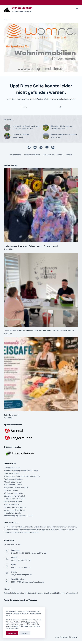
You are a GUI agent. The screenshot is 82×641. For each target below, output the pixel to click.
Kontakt (69, 155)
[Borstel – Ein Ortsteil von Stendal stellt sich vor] (46, 136)
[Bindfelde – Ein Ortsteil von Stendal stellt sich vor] (46, 127)
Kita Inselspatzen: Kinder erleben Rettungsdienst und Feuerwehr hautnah (31, 246)
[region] (41, 47)
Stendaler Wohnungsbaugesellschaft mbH (21, 470)
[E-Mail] (46, 147)
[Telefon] (52, 147)
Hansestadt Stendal (12, 468)
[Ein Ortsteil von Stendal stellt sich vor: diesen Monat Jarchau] (7, 127)
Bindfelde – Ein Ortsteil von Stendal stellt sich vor (61, 127)
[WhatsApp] (41, 147)
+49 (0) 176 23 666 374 (20, 567)
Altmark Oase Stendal (13, 482)
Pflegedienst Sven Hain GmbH (16, 487)
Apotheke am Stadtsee (13, 479)
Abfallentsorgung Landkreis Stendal (18, 516)
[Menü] (77, 9)
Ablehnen (24, 633)
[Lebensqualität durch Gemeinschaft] (7, 136)
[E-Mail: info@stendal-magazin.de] (6, 573)
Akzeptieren (12, 633)
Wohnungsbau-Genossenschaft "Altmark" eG (22, 476)
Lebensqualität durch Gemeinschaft (21, 136)
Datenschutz (64, 637)
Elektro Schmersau (11, 504)
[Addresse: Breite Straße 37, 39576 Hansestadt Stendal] (6, 551)
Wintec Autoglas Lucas (13, 493)
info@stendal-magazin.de (21, 575)
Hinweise (60, 155)
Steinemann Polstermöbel (14, 496)
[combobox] (39, 107)
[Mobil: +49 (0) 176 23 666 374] (6, 566)
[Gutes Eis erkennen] (41, 374)
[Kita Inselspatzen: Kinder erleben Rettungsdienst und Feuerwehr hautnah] (41, 205)
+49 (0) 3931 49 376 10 (20, 560)
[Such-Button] (60, 107)
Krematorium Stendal (12, 513)
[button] (41, 47)
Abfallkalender (48, 155)
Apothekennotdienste (32, 155)
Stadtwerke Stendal (12, 473)
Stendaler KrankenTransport (15, 507)
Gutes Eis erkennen (11, 415)
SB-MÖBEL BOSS (11, 490)
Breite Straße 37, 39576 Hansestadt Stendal (28, 553)
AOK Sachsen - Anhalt (13, 485)
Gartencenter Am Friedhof (14, 499)
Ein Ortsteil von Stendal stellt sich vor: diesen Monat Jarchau (26, 127)
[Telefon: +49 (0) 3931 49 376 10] (6, 558)
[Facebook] (29, 147)
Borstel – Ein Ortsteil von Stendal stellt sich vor (64, 136)
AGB (57, 637)
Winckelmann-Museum (13, 501)
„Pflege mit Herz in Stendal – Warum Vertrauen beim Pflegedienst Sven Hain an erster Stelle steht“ (40, 330)
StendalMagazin (22, 7)
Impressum (74, 637)
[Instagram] (35, 147)
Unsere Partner (15, 155)
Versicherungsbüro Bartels (14, 510)
